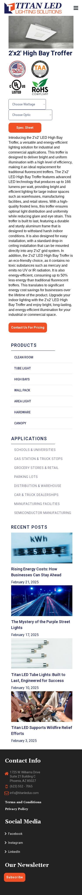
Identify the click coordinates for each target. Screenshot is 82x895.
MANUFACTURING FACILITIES (37, 504)
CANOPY (20, 423)
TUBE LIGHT (22, 368)
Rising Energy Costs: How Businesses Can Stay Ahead (36, 572)
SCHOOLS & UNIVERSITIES (35, 450)
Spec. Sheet (24, 127)
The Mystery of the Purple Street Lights (41, 624)
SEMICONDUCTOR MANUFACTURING (42, 513)
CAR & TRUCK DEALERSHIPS (36, 495)
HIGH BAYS (22, 379)
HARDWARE (22, 412)
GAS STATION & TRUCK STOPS (38, 459)
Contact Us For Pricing (27, 327)
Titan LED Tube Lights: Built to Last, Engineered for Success (38, 677)
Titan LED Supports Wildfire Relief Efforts (41, 730)
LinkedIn (13, 851)
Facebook (14, 833)
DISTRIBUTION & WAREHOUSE (37, 486)
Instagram (15, 842)
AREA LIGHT (22, 401)
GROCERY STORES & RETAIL (36, 468)
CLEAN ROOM (23, 357)
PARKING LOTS (26, 477)
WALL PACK (22, 390)
